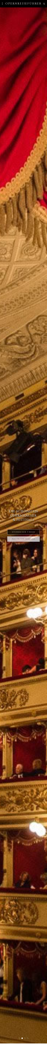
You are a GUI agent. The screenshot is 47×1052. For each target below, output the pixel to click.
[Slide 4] (27, 1038)
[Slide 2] (22, 1038)
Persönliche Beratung (23, 539)
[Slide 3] (25, 1038)
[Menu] (2, 4)
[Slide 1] (19, 1038)
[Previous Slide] (5, 525)
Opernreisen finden (23, 532)
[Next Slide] (41, 525)
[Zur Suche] (44, 4)
